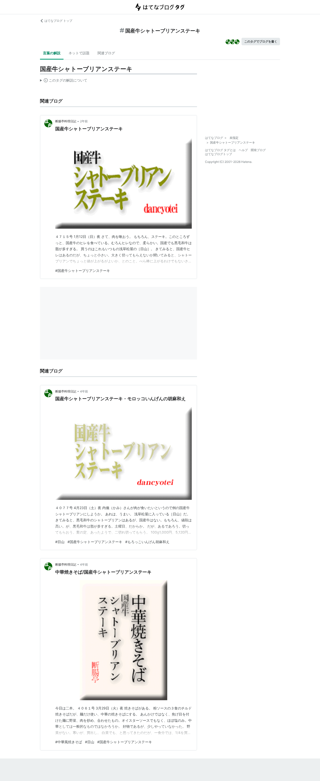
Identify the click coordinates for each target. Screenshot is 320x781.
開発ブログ (258, 150)
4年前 (84, 391)
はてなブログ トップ (58, 21)
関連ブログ (106, 53)
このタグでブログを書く (260, 41)
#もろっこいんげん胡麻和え (147, 542)
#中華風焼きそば (68, 742)
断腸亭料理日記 (65, 121)
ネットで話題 (79, 53)
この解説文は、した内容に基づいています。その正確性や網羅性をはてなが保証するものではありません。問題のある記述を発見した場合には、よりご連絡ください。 (63, 81)
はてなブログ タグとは (220, 150)
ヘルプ (243, 150)
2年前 (84, 121)
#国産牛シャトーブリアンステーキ (82, 270)
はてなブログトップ (218, 154)
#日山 (59, 542)
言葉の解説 (51, 53)
